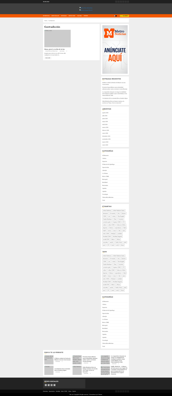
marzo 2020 (105, 142)
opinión (111, 242)
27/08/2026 (57, 361)
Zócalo (122, 245)
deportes (105, 228)
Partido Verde (118, 242)
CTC (124, 222)
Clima (115, 219)
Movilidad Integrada (117, 236)
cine (109, 216)
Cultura (79, 15)
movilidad (120, 233)
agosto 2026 (105, 112)
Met (119, 230)
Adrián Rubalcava (107, 210)
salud (125, 242)
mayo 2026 (105, 121)
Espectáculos (55, 15)
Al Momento (105, 155)
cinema (113, 216)
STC (108, 245)
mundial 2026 (106, 239)
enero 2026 (105, 133)
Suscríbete (125, 15)
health (104, 230)
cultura (104, 225)
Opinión (86, 15)
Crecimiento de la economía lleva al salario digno (115, 98)
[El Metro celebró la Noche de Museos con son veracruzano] (48, 359)
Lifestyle (104, 170)
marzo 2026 (105, 127)
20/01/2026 (62, 51)
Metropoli (104, 179)
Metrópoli (113, 233)
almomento (105, 213)
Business (124, 213)
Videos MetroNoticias (107, 197)
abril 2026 (105, 124)
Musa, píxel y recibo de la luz (54, 49)
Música (118, 239)
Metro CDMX (72, 15)
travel (113, 245)
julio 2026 (104, 115)
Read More (47, 58)
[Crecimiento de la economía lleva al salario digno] (48, 370)
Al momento (112, 213)
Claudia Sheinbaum (107, 219)
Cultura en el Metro (121, 225)
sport (104, 245)
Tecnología (105, 194)
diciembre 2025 (106, 136)
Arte (119, 213)
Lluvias (109, 230)
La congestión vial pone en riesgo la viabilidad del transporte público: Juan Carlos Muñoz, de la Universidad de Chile (114, 93)
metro (124, 230)
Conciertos (120, 219)
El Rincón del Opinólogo (108, 164)
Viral (103, 200)
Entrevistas (46, 15)
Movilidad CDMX (107, 236)
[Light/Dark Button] (115, 16)
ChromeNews (92, 394)
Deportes (104, 161)
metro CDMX (106, 233)
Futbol (124, 228)
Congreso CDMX (117, 222)
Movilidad (64, 15)
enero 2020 (105, 145)
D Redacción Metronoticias (51, 51)
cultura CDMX (111, 225)
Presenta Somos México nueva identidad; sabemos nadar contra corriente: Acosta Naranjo (90, 359)
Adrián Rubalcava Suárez (119, 210)
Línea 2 (115, 230)
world (117, 245)
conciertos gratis (107, 222)
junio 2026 (105, 118)
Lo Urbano (105, 173)
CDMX (104, 216)
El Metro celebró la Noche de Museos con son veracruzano (62, 359)
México (113, 239)
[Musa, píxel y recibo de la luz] (57, 38)
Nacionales (105, 185)
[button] (118, 16)
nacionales (105, 242)
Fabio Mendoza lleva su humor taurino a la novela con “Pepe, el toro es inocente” (113, 102)
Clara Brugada (121, 216)
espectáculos (118, 228)
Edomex (111, 228)
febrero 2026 (105, 130)
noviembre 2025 (106, 139)
